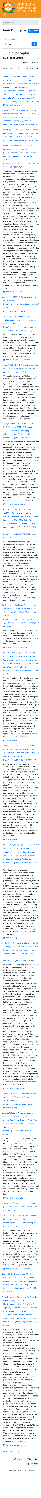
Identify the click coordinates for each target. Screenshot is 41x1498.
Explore (34, 31)
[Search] (34, 44)
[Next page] (17, 68)
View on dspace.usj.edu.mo (15, 311)
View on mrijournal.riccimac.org (17, 647)
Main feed (33, 1464)
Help (24, 31)
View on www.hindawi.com (15, 1088)
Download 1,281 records (26, 1459)
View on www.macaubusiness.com (18, 360)
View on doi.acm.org (13, 105)
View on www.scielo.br (14, 292)
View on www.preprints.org (15, 1445)
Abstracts (33, 68)
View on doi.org (11, 740)
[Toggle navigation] (5, 15)
